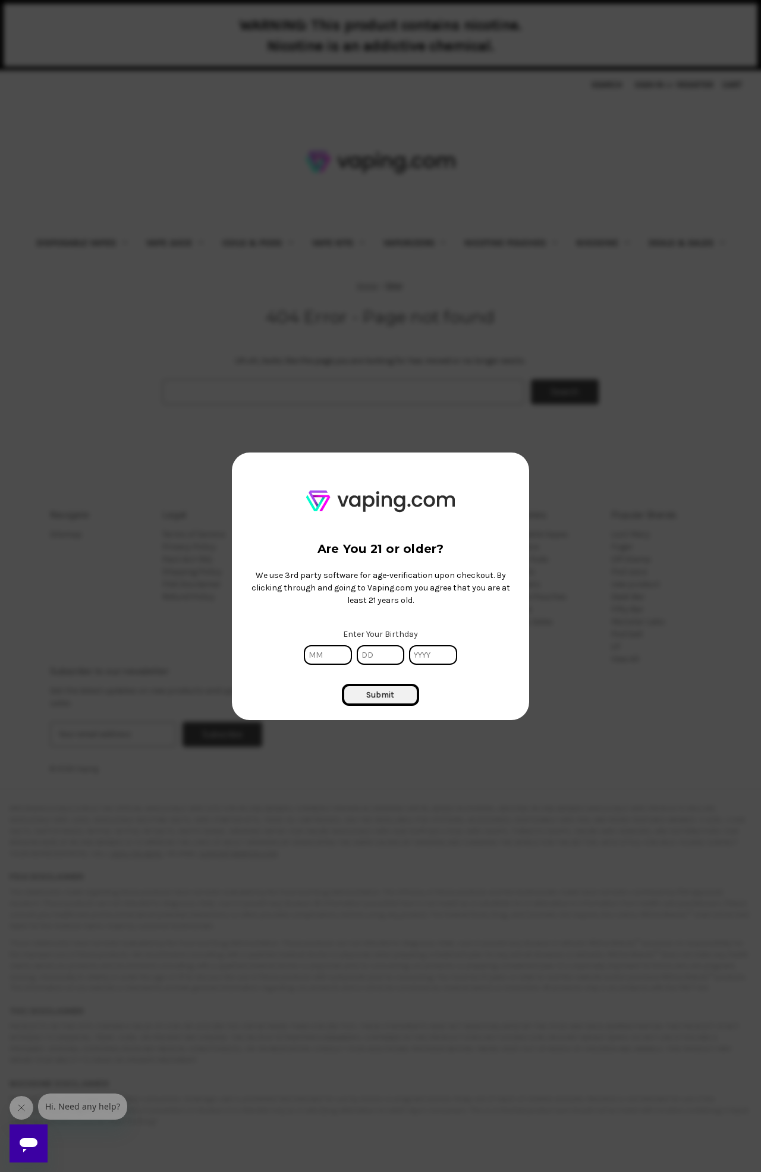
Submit (380, 695)
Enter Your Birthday (380, 634)
